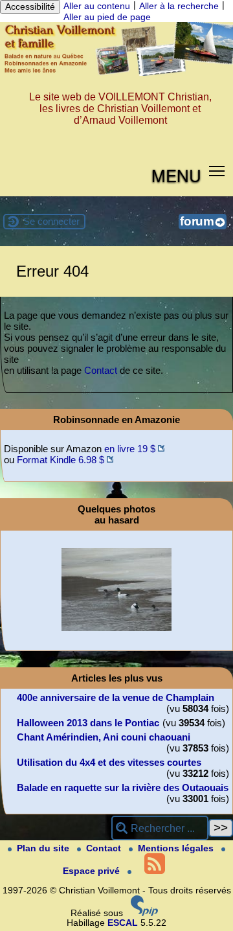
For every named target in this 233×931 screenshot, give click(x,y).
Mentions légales (177, 848)
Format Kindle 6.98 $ (60, 459)
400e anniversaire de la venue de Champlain (115, 697)
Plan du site (44, 848)
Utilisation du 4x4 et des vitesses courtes (109, 762)
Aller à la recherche (179, 6)
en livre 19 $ (129, 448)
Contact (100, 370)
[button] (217, 170)
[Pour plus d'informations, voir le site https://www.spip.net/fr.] (144, 913)
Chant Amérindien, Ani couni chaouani (103, 736)
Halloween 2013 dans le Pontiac (88, 722)
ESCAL (122, 923)
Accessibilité (30, 7)
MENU (176, 175)
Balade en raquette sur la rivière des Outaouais (122, 787)
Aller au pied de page (107, 17)
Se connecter (51, 221)
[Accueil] (116, 73)
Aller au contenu (96, 6)
